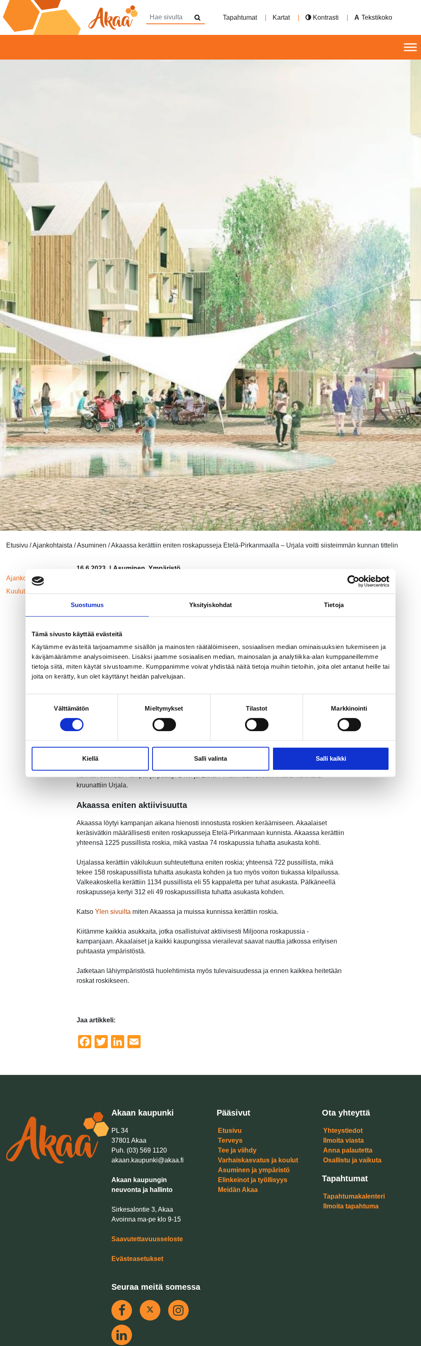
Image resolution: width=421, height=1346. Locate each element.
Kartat (281, 17)
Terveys (230, 1140)
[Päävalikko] (410, 47)
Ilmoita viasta (343, 1140)
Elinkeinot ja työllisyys (252, 1179)
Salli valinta (210, 758)
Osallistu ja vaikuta (352, 1160)
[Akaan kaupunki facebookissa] (121, 1310)
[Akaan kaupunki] (72, 17)
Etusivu (230, 1130)
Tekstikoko (376, 17)
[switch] (164, 724)
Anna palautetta (347, 1150)
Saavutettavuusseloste (147, 1239)
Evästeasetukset (137, 1258)
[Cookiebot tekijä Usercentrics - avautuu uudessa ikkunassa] (353, 581)
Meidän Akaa (238, 1189)
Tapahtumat (240, 17)
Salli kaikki (331, 758)
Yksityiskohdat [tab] (210, 604)
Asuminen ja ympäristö (254, 1170)
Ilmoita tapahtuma (351, 1206)
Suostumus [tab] (87, 604)
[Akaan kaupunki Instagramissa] (178, 1310)
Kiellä (90, 758)
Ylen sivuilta (113, 911)
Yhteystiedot (343, 1130)
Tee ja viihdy (237, 1150)
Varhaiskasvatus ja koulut (258, 1160)
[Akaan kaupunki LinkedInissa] (121, 1335)
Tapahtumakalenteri (354, 1196)
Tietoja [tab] (334, 604)
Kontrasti (325, 17)
